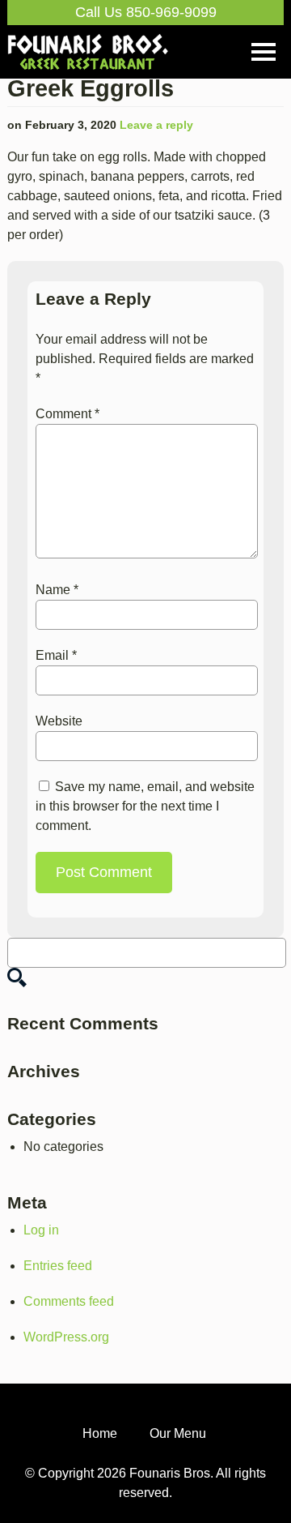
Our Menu (178, 1433)
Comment (67, 414)
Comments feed (68, 1301)
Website (59, 721)
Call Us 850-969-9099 (146, 12)
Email (56, 655)
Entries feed (57, 1266)
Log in (41, 1230)
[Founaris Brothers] (88, 42)
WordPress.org (66, 1337)
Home (99, 1433)
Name (57, 590)
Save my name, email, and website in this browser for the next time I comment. (145, 806)
